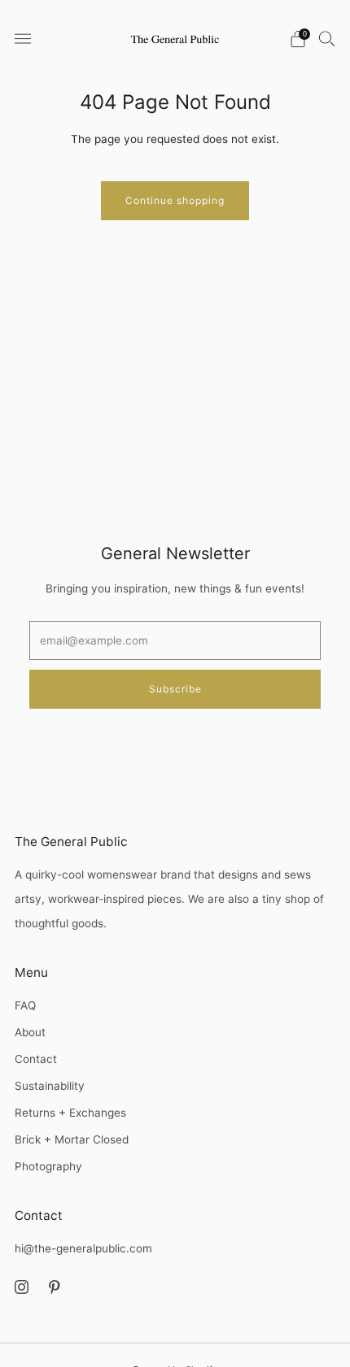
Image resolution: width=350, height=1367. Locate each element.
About (30, 1032)
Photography (48, 1166)
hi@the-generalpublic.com (83, 1248)
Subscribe (175, 689)
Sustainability (50, 1085)
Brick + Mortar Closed (72, 1139)
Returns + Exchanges (70, 1112)
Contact (36, 1058)
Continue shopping (175, 200)
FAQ (25, 1005)
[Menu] (23, 39)
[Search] (327, 38)
